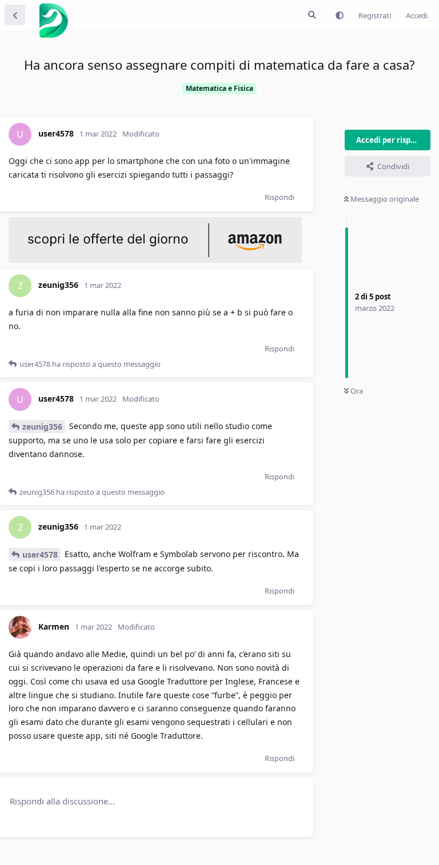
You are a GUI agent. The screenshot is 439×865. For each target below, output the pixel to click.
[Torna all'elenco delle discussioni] (15, 15)
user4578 (40, 554)
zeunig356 (42, 426)
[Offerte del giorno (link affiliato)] (155, 260)
